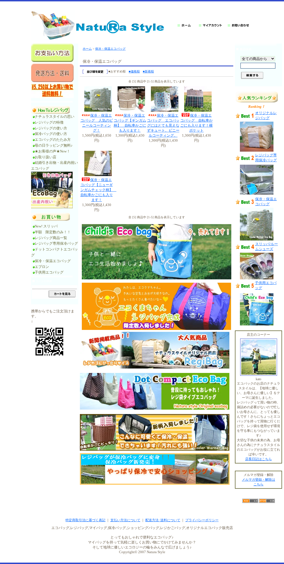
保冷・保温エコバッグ (53, 261)
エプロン (42, 267)
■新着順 (148, 71)
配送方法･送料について (162, 520)
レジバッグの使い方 (51, 128)
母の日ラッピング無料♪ (54, 145)
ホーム (87, 48)
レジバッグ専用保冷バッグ (56, 243)
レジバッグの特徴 (49, 122)
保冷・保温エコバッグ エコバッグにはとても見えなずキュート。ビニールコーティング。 (163, 125)
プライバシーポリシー (202, 520)
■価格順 (134, 71)
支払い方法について (125, 520)
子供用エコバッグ (49, 272)
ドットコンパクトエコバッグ (54, 252)
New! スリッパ (46, 226)
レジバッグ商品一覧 (51, 238)
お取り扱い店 (47, 157)
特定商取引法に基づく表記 (85, 520)
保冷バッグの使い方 (51, 134)
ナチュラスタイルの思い (54, 116)
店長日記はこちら (258, 459)
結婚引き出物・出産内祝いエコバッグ (54, 166)
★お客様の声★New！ (52, 151)
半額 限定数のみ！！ (53, 232)
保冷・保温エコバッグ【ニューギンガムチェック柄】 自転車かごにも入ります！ (98, 190)
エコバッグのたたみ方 (53, 139)
